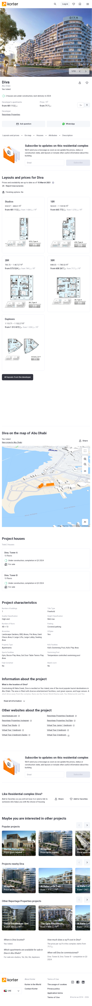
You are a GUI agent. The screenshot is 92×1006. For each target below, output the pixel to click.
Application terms (55, 993)
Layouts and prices (11, 135)
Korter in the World (33, 984)
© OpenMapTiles (63, 526)
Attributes (53, 135)
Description (67, 135)
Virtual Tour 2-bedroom (14, 735)
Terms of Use (53, 997)
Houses (40, 135)
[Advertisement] (46, 405)
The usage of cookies (57, 984)
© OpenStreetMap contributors (79, 526)
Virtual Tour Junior (59, 725)
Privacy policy (53, 989)
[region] (46, 486)
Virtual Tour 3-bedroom (56, 735)
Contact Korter (31, 989)
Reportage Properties (11, 114)
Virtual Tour (9, 725)
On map (28, 135)
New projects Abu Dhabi (12, 442)
